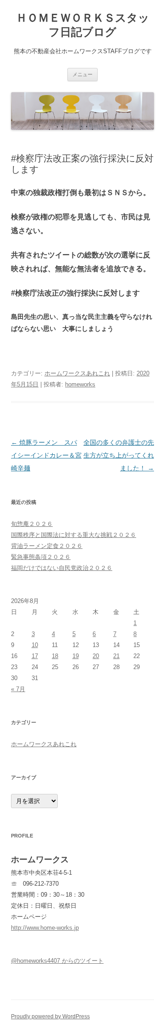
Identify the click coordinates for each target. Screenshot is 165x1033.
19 (75, 656)
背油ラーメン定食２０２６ (46, 545)
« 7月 (18, 689)
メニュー (82, 74)
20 (96, 656)
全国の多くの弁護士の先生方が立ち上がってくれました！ (118, 455)
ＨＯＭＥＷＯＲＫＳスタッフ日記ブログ (82, 24)
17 (35, 656)
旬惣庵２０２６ (32, 523)
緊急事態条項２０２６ (41, 556)
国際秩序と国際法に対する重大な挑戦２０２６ (73, 534)
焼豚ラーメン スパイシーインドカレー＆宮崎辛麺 (46, 455)
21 (116, 656)
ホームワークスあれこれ (77, 373)
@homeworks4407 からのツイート (57, 960)
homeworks (80, 384)
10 (35, 645)
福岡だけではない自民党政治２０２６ (61, 567)
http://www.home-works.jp (45, 927)
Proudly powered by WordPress (50, 1016)
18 (55, 656)
